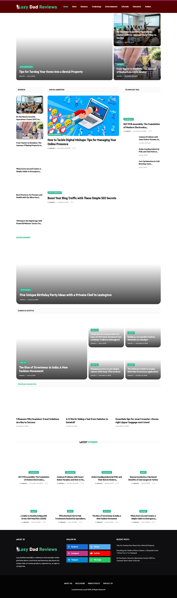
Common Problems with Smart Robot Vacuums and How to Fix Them (149, 138)
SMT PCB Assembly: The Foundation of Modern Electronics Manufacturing (141, 125)
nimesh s (22, 76)
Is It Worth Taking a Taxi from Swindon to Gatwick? (87, 420)
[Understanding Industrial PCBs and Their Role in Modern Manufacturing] (130, 152)
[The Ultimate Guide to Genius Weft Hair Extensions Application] (143, 364)
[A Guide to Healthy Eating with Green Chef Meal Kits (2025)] (33, 499)
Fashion (148, 6)
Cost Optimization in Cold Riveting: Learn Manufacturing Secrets (149, 162)
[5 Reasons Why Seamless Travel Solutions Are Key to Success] (39, 403)
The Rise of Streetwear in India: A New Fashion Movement (43, 369)
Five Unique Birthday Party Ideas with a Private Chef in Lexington (66, 295)
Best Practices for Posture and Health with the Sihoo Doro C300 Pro (29, 196)
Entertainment (111, 6)
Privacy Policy (94, 583)
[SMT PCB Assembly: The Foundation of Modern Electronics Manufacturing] (142, 108)
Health (143, 472)
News (74, 6)
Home (65, 6)
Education (137, 6)
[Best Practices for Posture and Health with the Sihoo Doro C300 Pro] (29, 183)
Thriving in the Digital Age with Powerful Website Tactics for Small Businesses (29, 222)
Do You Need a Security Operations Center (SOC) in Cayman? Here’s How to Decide (136, 34)
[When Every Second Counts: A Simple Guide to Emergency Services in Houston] (29, 157)
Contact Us (108, 583)
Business (84, 6)
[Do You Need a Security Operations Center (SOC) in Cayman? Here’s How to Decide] (137, 29)
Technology (96, 6)
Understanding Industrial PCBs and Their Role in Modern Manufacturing (149, 150)
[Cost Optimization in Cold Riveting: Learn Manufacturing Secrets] (130, 164)
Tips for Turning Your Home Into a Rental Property (51, 71)
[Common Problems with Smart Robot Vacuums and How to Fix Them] (130, 140)
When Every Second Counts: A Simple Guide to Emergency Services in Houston (28, 170)
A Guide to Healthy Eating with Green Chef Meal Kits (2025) (34, 517)
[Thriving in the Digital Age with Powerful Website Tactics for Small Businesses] (29, 209)
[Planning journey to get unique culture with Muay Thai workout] (106, 364)
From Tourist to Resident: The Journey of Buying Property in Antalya (136, 70)
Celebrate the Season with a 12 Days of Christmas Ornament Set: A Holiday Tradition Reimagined (106, 337)
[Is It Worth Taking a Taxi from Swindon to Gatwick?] (88, 403)
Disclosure (80, 583)
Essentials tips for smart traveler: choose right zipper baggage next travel (137, 420)
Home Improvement (26, 67)
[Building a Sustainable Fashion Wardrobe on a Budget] (143, 332)
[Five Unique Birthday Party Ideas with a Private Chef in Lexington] (88, 273)
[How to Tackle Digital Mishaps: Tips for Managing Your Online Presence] (83, 116)
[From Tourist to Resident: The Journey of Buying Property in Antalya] (137, 63)
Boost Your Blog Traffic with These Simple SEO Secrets (82, 198)
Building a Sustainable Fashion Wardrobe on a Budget (141, 338)
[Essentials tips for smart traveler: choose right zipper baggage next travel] (138, 403)
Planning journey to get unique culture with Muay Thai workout (105, 370)
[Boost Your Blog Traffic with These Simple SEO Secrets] (83, 174)
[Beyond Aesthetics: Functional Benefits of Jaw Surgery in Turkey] (143, 461)
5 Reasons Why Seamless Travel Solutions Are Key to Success (37, 420)
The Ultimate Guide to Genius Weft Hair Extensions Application (143, 370)
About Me (68, 583)
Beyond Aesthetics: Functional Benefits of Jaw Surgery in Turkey (143, 478)
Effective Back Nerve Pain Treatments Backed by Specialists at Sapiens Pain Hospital (70, 517)
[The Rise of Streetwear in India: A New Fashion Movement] (51, 348)
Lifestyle (125, 6)
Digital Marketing (55, 134)
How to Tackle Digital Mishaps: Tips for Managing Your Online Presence (82, 142)
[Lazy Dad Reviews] (36, 7)
